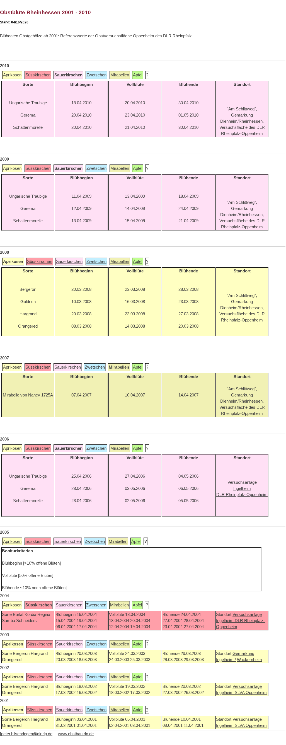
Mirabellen (119, 75)
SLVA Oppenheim (251, 692)
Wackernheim (249, 659)
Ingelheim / (226, 659)
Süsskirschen (37, 75)
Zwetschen (96, 75)
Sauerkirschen (69, 261)
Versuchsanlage (247, 614)
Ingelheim (225, 620)
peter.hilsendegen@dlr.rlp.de (26, 734)
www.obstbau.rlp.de (76, 734)
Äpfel (137, 75)
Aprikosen (12, 75)
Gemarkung (243, 653)
